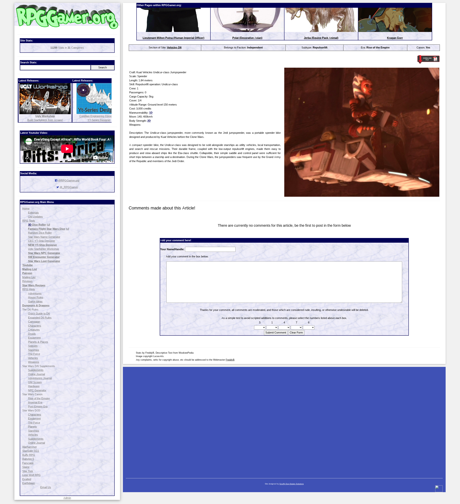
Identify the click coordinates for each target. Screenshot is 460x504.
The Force (34, 354)
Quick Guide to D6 (39, 313)
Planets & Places (38, 342)
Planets (32, 426)
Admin (67, 498)
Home (25, 208)
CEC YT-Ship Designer (41, 240)
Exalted (26, 479)
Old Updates (35, 216)
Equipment (34, 337)
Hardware (34, 386)
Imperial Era (35, 402)
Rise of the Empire (39, 398)
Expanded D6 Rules (40, 317)
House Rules (35, 297)
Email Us (45, 487)
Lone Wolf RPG (31, 475)
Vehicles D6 (174, 47)
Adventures (35, 293)
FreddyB (230, 359)
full (48, 224)
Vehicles (33, 358)
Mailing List (28, 277)
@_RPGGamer (69, 187)
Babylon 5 (28, 459)
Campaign (34, 321)
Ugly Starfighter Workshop (43, 249)
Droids (32, 333)
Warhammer (29, 447)
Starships (33, 350)
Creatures (34, 329)
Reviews (27, 281)
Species (33, 345)
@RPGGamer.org (68, 180)
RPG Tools (28, 220)
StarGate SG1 (30, 450)
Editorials (33, 212)
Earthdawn (28, 483)
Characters (34, 325)
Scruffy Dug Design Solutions (291, 484)
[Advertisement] (284, 421)
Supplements (35, 370)
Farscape (27, 463)
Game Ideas (35, 301)
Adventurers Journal (40, 378)
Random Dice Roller (40, 232)
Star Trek (27, 471)
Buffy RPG (28, 455)
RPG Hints (28, 289)
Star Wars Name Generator (44, 237)
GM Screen (35, 382)
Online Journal (36, 374)
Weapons (33, 362)
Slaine (25, 467)
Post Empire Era (37, 406)
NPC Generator (37, 390)
